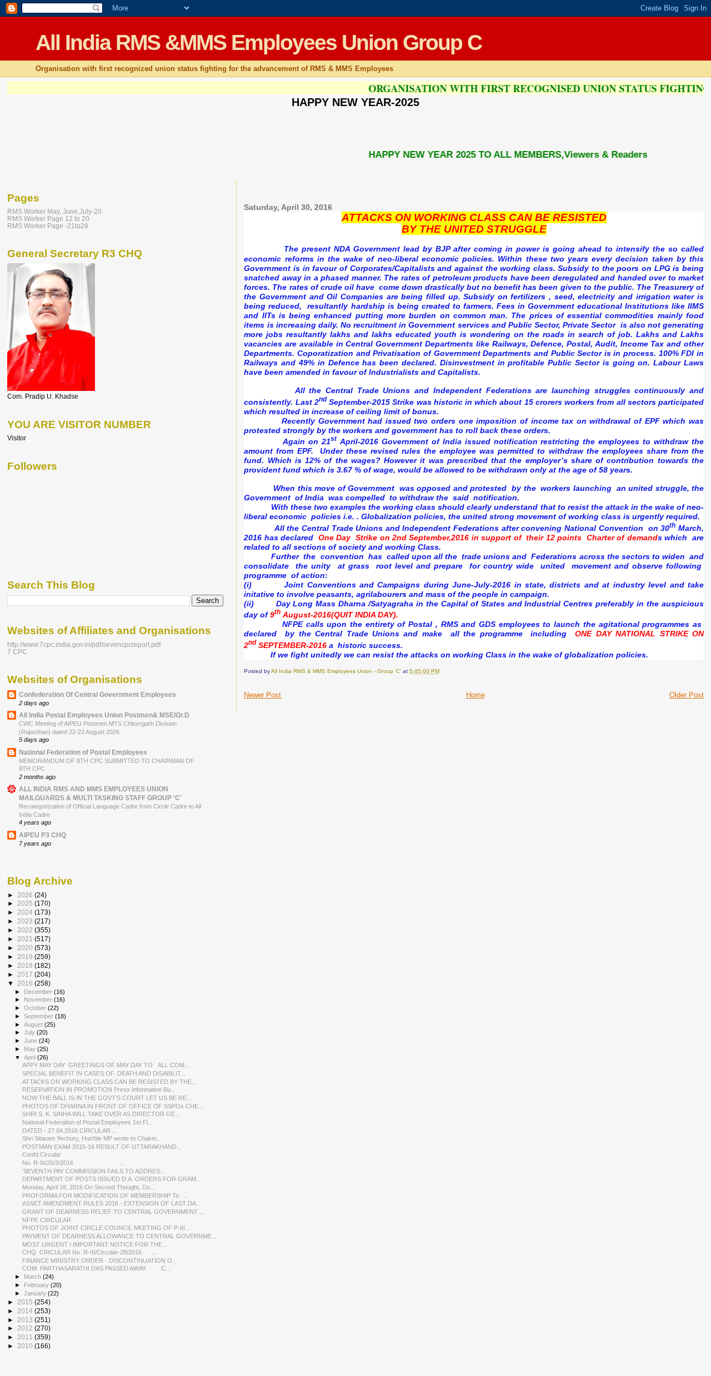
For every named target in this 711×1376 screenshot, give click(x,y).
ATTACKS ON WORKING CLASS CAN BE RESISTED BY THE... (109, 1081)
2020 (25, 947)
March (33, 1276)
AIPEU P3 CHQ (42, 834)
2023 (25, 921)
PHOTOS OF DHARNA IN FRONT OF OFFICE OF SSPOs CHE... (112, 1106)
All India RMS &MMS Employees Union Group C (259, 42)
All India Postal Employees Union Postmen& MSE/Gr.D (104, 715)
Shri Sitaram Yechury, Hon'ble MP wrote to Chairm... (92, 1138)
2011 (25, 1336)
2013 (25, 1319)
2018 (25, 965)
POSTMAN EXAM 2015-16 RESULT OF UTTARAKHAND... (102, 1146)
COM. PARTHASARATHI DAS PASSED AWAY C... (96, 1268)
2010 (25, 1345)
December (39, 991)
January (36, 1293)
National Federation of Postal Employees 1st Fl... (87, 1122)
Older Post (686, 695)
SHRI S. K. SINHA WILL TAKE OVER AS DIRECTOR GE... (101, 1114)
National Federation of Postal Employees (83, 752)
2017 (25, 974)
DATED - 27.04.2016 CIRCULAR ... (69, 1130)
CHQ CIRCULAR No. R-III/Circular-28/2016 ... (89, 1252)
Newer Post (262, 695)
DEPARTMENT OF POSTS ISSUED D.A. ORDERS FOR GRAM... (111, 1179)
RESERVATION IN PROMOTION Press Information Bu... (99, 1089)
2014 (25, 1310)
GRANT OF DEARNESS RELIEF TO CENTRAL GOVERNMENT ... (113, 1211)
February (37, 1285)
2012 (25, 1328)
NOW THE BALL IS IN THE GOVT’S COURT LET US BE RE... (107, 1097)
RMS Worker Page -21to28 (47, 225)
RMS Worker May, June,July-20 (54, 211)
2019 (25, 956)
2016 (25, 983)
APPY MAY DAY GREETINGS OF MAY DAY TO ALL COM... (105, 1065)
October (36, 1008)
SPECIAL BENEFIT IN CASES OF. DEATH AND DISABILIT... (104, 1073)
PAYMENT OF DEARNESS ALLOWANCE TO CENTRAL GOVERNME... (119, 1236)
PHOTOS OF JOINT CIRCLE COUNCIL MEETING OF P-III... (106, 1227)
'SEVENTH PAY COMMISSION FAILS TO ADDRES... (93, 1171)
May (30, 1049)
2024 (25, 912)
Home (475, 695)
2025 (25, 903)
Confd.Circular (41, 1154)
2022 (25, 929)
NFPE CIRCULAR (46, 1220)
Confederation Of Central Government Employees (97, 694)
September (39, 1016)
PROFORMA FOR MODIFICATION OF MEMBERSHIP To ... (104, 1195)
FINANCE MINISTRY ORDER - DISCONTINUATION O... (99, 1260)
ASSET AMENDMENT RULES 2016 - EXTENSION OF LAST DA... (111, 1203)
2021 (25, 938)
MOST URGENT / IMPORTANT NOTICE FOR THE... (94, 1244)
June (31, 1040)
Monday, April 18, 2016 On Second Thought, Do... (88, 1187)
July (30, 1032)
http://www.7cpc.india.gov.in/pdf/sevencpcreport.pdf (84, 644)
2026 (25, 894)
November (39, 999)
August (34, 1024)
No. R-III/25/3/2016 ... (73, 1162)
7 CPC (17, 651)
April (30, 1057)
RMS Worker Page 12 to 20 (48, 218)
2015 (25, 1301)
